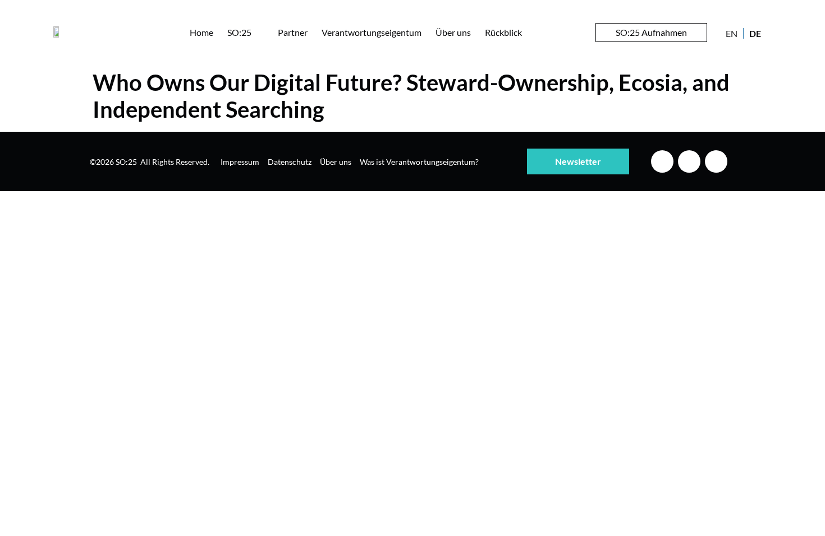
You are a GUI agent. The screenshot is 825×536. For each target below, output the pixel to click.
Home (201, 32)
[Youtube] (716, 161)
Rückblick (503, 32)
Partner (293, 32)
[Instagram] (689, 161)
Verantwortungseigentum (371, 32)
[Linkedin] (662, 161)
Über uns (453, 32)
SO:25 (239, 32)
